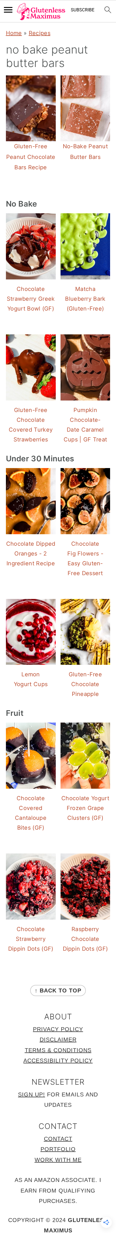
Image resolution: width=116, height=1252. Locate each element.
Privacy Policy (58, 1029)
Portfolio (58, 1149)
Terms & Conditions (58, 1050)
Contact (58, 1139)
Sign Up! (31, 1094)
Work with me (58, 1160)
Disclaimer (58, 1039)
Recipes (39, 33)
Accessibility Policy (58, 1060)
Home (14, 33)
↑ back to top (58, 990)
